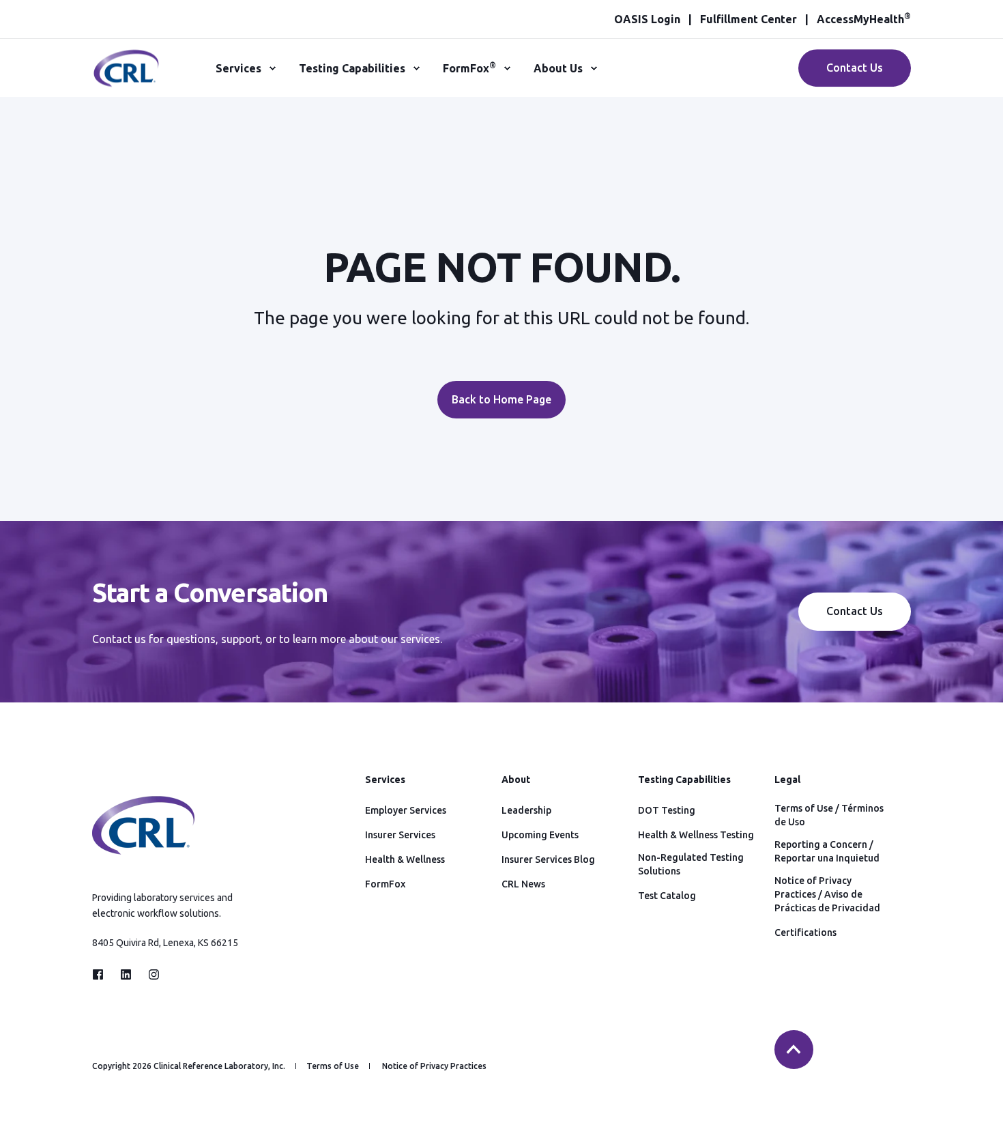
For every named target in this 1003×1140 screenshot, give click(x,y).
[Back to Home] (126, 79)
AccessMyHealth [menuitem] (864, 19)
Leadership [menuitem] (526, 810)
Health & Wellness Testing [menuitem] (696, 834)
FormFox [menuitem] (469, 67)
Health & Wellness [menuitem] (405, 859)
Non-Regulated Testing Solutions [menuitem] (691, 864)
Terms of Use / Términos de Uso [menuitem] (829, 815)
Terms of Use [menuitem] (332, 1066)
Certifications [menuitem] (805, 932)
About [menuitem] (516, 780)
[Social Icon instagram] (150, 974)
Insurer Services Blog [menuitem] (548, 859)
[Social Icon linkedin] (126, 974)
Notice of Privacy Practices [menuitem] (434, 1066)
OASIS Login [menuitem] (647, 19)
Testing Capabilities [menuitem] (352, 68)
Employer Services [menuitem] (405, 810)
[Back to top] (793, 1049)
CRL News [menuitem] (523, 884)
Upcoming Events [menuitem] (540, 834)
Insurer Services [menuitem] (400, 834)
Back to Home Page (501, 399)
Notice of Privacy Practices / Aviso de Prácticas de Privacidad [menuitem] (827, 894)
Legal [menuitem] (787, 780)
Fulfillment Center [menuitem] (748, 19)
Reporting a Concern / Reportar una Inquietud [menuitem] (827, 851)
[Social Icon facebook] (102, 974)
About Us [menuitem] (558, 68)
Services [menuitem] (238, 68)
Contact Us (854, 67)
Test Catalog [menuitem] (667, 895)
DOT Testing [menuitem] (666, 810)
